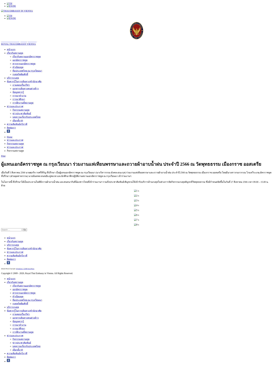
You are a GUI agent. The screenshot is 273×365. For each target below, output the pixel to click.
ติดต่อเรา (11, 128)
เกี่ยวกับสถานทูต (15, 53)
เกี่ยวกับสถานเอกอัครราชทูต (27, 56)
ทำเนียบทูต (18, 67)
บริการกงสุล (13, 78)
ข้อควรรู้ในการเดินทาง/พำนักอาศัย (24, 81)
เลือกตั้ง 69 (18, 120)
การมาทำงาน (19, 95)
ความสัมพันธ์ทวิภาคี (17, 124)
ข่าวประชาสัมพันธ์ (22, 113)
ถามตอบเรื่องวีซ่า (21, 85)
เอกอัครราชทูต (20, 60)
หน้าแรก (11, 49)
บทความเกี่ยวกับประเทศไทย (26, 117)
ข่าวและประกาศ (15, 106)
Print (3, 156)
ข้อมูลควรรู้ (18, 92)
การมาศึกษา (19, 99)
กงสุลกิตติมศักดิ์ (20, 74)
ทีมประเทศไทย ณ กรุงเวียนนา (27, 71)
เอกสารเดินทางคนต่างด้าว (26, 88)
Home (9, 137)
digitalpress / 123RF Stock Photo (25, 269)
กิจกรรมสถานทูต (21, 110)
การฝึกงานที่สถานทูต (23, 103)
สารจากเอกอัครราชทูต (24, 63)
